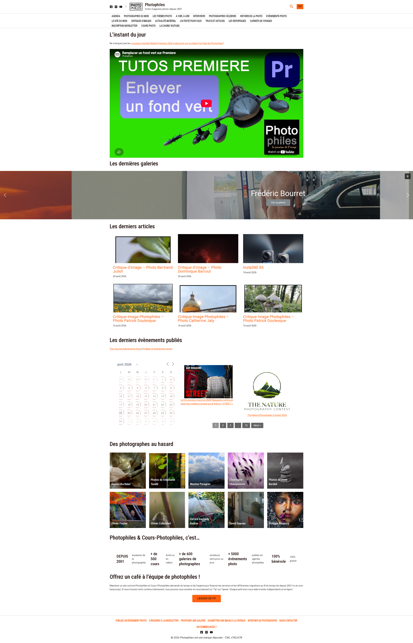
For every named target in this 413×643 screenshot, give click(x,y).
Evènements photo (276, 16)
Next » (257, 425)
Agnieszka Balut (121, 484)
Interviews (199, 16)
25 (129, 413)
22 (162, 404)
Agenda (116, 16)
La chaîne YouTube (169, 25)
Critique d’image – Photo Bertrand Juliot (143, 269)
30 (145, 379)
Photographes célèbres (222, 16)
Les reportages (237, 20)
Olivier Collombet (161, 523)
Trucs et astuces (215, 20)
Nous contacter (288, 620)
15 (162, 396)
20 (145, 404)
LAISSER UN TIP (206, 598)
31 (154, 379)
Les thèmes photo (162, 16)
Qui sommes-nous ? (206, 626)
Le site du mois (119, 20)
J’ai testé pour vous (191, 20)
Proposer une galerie (193, 620)
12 (137, 396)
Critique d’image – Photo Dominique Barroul (199, 269)
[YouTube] (120, 6)
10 (120, 396)
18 (129, 404)
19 (137, 404)
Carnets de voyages (261, 20)
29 (137, 379)
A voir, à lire (183, 16)
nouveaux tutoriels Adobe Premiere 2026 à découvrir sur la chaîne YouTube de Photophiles (177, 43)
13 (145, 396)
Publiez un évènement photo (131, 620)
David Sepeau (237, 523)
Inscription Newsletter (124, 25)
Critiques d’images (141, 20)
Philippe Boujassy (279, 523)
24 (120, 413)
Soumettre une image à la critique (226, 620)
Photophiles (155, 4)
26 (137, 413)
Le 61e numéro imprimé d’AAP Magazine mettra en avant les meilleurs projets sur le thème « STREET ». (207, 402)
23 (171, 404)
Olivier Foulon (119, 523)
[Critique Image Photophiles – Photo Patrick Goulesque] (143, 306)
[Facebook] (111, 6)
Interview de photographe (262, 620)
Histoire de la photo (251, 16)
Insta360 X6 (253, 267)
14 (154, 396)
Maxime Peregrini (200, 484)
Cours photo (148, 25)
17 (120, 404)
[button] (292, 6)
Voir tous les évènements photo (126, 349)
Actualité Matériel (165, 20)
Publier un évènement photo (157, 349)
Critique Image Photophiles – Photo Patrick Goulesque (138, 318)
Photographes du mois (136, 16)
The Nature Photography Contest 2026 (267, 415)
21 (154, 404)
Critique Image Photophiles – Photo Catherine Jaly (203, 318)
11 (129, 396)
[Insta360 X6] (273, 262)
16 (171, 396)
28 (129, 379)
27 (120, 379)
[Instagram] (116, 6)
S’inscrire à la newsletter (163, 620)
